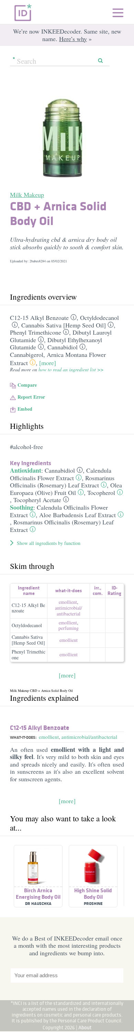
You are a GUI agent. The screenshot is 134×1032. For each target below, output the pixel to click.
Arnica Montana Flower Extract (58, 358)
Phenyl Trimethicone (35, 332)
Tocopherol (101, 492)
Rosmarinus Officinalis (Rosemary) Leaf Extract (62, 481)
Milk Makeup (27, 194)
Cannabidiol (62, 347)
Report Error (31, 396)
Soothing (21, 507)
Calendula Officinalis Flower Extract (60, 474)
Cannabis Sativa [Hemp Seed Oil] (63, 325)
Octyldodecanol (99, 317)
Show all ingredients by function (48, 543)
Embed (25, 408)
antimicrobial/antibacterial (89, 736)
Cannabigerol (26, 354)
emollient (68, 602)
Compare (27, 384)
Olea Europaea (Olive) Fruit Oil (66, 489)
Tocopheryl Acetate (37, 500)
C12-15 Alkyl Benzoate (39, 317)
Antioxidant (25, 470)
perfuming (68, 628)
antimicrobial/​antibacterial (68, 611)
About (85, 1027)
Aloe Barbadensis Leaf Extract (77, 515)
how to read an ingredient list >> (70, 369)
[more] (47, 363)
